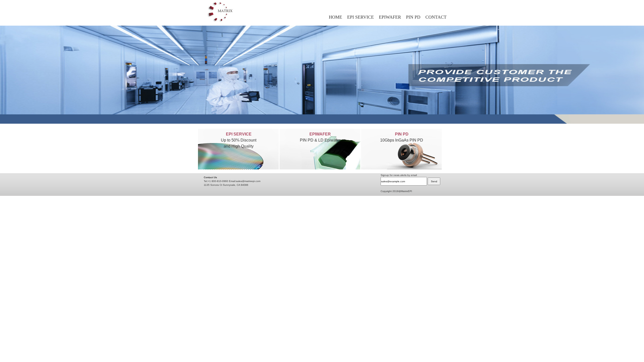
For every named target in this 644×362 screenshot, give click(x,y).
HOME (335, 17)
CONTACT (436, 17)
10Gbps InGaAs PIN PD (401, 140)
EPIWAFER (390, 17)
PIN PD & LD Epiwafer (320, 140)
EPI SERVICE (360, 17)
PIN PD (413, 17)
